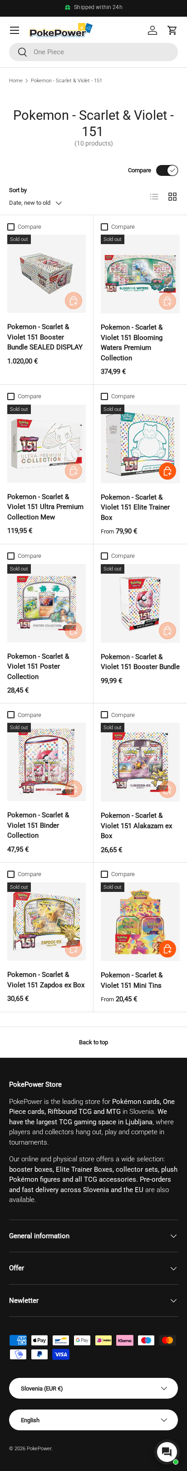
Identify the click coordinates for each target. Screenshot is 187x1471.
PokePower (39, 1449)
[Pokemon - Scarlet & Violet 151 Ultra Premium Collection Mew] (46, 444)
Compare (139, 170)
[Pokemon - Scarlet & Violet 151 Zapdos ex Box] (46, 921)
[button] (172, 30)
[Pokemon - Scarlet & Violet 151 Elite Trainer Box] (140, 444)
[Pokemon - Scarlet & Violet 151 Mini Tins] (140, 921)
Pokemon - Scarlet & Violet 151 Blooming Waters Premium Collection (131, 342)
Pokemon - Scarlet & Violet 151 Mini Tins (131, 980)
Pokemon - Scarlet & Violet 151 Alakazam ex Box (136, 825)
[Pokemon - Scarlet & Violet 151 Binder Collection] (46, 762)
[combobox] (93, 52)
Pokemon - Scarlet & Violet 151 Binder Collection (38, 825)
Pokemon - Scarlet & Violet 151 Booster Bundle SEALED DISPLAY (45, 337)
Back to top (93, 1042)
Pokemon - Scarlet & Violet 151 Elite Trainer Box (135, 507)
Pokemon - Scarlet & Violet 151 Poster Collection (38, 666)
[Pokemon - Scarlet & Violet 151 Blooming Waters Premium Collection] (140, 274)
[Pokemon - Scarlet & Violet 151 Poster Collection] (46, 603)
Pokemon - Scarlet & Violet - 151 (66, 81)
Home (16, 81)
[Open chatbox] (167, 1452)
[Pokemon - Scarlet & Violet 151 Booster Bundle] (140, 603)
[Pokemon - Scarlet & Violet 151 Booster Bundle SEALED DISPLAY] (46, 274)
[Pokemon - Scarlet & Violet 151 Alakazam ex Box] (140, 762)
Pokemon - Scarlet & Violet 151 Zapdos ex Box (45, 980)
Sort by (18, 190)
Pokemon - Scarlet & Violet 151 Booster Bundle (140, 662)
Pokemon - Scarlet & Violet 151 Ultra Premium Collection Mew (45, 507)
